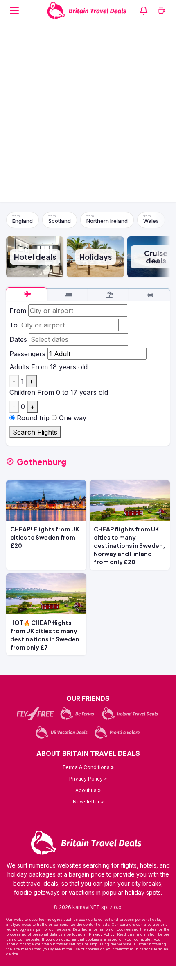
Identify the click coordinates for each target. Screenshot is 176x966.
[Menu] (14, 10)
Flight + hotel (108, 295)
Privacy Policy (102, 934)
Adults (19, 367)
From (17, 311)
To (13, 325)
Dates (18, 339)
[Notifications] (143, 10)
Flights (26, 294)
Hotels (67, 295)
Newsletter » (88, 802)
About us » (88, 790)
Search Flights (35, 432)
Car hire (149, 295)
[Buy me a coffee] (161, 10)
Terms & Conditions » (88, 767)
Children (22, 392)
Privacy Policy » (88, 779)
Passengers (27, 354)
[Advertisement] (88, 113)
